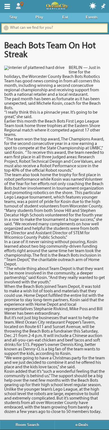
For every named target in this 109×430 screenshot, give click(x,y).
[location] (19, 6)
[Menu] (6, 6)
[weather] (93, 5)
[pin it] (103, 6)
